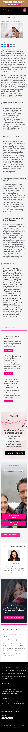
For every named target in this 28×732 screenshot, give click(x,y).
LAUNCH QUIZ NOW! (15, 453)
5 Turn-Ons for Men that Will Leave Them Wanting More (12, 358)
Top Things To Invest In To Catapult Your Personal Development (14, 649)
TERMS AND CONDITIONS (18, 725)
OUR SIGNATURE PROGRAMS (10, 689)
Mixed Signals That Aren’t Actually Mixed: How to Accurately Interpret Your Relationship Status (12, 383)
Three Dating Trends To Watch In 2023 (12, 337)
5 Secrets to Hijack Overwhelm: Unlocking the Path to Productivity (13, 644)
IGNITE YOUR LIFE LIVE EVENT (10, 694)
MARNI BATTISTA (14, 563)
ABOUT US (4, 687)
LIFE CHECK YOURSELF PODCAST (11, 691)
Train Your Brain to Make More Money (12, 635)
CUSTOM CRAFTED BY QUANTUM (14, 727)
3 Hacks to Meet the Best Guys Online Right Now (12, 654)
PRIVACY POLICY (7, 725)
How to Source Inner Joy (10, 640)
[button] (14, 4)
